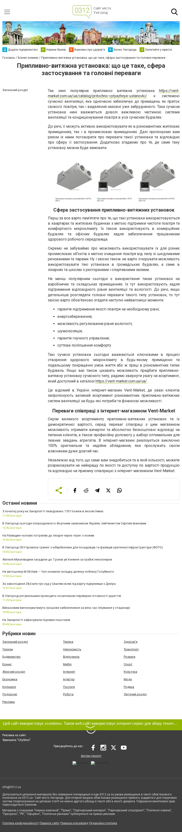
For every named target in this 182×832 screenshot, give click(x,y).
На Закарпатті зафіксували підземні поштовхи (36, 620)
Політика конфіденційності (20, 823)
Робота (68, 694)
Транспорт (131, 649)
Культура (130, 671)
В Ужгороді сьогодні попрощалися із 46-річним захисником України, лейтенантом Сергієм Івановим (74, 523)
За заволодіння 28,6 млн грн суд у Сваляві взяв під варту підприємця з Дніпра (59, 583)
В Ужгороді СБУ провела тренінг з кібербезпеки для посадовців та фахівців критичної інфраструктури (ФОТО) (82, 547)
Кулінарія (9, 687)
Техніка (68, 641)
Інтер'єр (69, 679)
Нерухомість (72, 649)
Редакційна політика (103, 823)
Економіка (9, 679)
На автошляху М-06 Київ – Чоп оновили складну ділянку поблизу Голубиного (58, 571)
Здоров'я (130, 641)
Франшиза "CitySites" (16, 740)
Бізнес (7, 664)
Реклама (8, 702)
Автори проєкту (91, 756)
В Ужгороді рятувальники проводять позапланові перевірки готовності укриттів (61, 596)
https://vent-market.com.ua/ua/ (121, 381)
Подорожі (9, 694)
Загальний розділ (15, 641)
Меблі (67, 664)
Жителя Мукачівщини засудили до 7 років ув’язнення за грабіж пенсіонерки (57, 559)
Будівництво (11, 656)
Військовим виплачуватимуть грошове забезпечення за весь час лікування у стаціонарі (66, 607)
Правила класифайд (74, 823)
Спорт (128, 664)
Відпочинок (71, 656)
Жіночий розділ (13, 671)
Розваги (129, 656)
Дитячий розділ (135, 694)
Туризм (7, 649)
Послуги (69, 687)
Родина (129, 687)
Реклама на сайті (14, 735)
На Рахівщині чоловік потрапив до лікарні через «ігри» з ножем (48, 535)
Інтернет (69, 671)
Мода (128, 679)
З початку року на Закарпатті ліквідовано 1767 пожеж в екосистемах (52, 511)
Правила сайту (49, 823)
